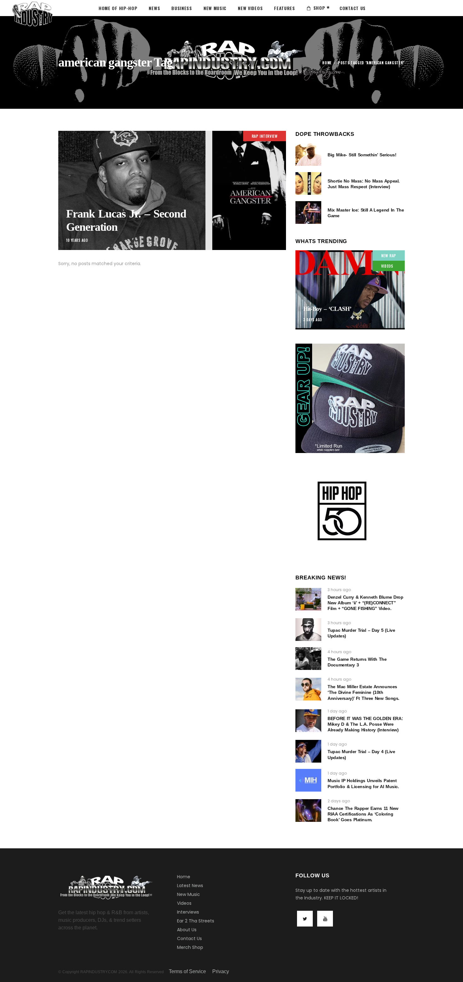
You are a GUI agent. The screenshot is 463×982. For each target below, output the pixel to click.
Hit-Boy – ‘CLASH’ (327, 308)
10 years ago (77, 240)
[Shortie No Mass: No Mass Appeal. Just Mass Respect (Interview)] (308, 183)
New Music (188, 894)
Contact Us (189, 938)
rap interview (265, 136)
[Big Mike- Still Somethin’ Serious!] (308, 154)
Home (327, 62)
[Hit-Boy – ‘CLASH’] (350, 289)
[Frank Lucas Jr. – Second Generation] (172, 190)
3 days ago (312, 319)
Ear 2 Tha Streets (195, 921)
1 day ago (337, 711)
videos (387, 266)
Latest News (190, 885)
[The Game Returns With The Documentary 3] (308, 658)
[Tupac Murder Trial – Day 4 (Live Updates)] (308, 751)
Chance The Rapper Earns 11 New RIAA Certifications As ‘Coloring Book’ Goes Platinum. (363, 814)
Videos (184, 903)
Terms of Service (187, 971)
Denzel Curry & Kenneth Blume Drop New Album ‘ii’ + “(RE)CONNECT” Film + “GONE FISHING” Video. (365, 603)
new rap (388, 255)
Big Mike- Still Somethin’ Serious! (362, 154)
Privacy (220, 971)
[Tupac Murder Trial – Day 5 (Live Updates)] (308, 629)
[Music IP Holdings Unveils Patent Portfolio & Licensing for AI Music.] (308, 780)
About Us (187, 930)
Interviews (188, 912)
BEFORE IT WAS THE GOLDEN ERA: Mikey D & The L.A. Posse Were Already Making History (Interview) (365, 724)
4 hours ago (339, 651)
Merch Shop (190, 947)
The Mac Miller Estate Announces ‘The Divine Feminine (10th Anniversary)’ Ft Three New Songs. (363, 692)
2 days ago (339, 801)
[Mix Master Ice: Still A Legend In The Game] (308, 212)
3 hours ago (339, 589)
